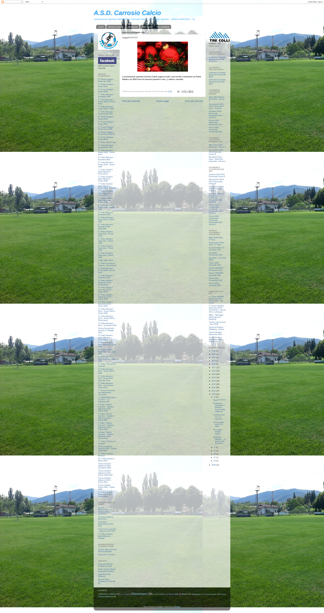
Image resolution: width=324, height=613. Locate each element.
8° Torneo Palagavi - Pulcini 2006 (106, 138)
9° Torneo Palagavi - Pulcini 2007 (106, 85)
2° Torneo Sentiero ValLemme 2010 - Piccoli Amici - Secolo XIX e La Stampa (217, 309)
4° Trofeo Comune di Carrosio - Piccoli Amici (107, 264)
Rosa (184, 594)
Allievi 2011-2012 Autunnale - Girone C (217, 146)
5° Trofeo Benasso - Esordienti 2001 (106, 213)
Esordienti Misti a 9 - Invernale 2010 (217, 249)
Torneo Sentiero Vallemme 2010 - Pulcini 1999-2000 (105, 473)
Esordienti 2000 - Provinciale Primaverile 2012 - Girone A (216, 114)
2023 (214, 357)
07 (215, 457)
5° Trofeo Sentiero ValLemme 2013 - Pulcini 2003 (105, 297)
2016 (214, 371)
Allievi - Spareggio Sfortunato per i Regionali (216, 317)
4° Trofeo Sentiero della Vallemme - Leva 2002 (107, 352)
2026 (214, 351)
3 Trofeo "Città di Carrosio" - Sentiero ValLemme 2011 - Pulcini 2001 (106, 417)
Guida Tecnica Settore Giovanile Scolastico (107, 570)
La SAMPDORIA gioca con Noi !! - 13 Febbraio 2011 (107, 400)
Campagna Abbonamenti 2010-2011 (106, 524)
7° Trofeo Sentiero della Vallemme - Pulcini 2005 (105, 179)
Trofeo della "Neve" (106, 260)
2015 (214, 374)
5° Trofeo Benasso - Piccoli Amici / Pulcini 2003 (106, 220)
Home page (162, 101)
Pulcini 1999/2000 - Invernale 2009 (216, 274)
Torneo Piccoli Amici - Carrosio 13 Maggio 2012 (106, 330)
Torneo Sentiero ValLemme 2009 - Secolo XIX (216, 339)
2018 (214, 364)
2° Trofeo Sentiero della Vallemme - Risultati (105, 536)
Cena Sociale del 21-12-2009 (218, 424)
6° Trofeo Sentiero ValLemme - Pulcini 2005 (105, 241)
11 (215, 447)
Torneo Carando (210, 594)
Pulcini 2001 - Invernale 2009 (215, 284)
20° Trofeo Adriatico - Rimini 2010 (106, 460)
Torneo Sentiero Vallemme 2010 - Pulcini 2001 (105, 480)
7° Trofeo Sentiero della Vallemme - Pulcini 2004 (105, 193)
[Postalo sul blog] (185, 91)
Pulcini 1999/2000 (159, 594)
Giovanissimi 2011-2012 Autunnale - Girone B (216, 152)
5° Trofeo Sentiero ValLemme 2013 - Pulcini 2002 (105, 304)
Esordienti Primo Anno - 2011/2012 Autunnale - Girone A (217, 159)
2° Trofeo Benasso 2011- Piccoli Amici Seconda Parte (105, 378)
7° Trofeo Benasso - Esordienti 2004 (106, 96)
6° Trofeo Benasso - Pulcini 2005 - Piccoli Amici (106, 152)
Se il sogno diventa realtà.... (217, 432)
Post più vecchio (194, 101)
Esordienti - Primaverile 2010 (215, 254)
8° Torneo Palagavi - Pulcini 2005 (106, 118)
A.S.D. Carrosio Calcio (127, 12)
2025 (214, 354)
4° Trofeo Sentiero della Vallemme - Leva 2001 (107, 359)
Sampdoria (195, 594)
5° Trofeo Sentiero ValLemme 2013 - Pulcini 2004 (105, 290)
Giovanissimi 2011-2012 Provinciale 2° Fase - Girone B (216, 106)
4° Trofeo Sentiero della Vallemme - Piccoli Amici (105, 337)
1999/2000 (102, 594)
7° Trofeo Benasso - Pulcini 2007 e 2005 (106, 108)
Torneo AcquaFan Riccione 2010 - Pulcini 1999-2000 (107, 449)
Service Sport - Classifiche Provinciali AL (106, 581)
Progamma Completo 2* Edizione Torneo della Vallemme (219, 407)
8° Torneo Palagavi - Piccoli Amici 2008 (106, 128)
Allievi (113, 594)
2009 (214, 394)
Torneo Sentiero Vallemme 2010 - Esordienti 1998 (105, 466)
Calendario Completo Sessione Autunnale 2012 (217, 82)
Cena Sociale (124, 594)
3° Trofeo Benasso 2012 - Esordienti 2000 (107, 324)
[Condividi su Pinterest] (192, 91)
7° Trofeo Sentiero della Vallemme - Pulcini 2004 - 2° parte (107, 186)
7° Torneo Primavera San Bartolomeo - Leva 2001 (106, 393)
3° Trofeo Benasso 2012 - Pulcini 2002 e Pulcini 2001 (106, 311)
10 (215, 451)
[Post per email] (178, 91)
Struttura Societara (116, 27)
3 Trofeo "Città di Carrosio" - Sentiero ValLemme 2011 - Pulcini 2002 (106, 426)
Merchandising (163, 27)
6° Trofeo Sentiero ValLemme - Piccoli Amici (105, 234)
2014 (214, 377)
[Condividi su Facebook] (190, 91)
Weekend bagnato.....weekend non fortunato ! (219, 440)
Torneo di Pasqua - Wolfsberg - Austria (216, 328)
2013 (214, 381)
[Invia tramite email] (182, 91)
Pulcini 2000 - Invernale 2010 (215, 264)
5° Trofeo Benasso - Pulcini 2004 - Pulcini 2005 (106, 207)
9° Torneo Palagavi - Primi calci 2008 (106, 80)
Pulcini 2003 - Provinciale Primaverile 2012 (215, 130)
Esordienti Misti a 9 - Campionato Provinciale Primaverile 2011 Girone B (217, 198)
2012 (214, 384)
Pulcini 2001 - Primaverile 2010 (215, 279)
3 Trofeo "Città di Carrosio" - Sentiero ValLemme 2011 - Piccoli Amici (106, 435)
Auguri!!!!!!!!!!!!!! (219, 400)
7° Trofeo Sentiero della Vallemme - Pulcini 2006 (105, 200)
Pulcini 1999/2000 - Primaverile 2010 (216, 269)
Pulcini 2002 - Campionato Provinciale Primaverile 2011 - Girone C (216, 220)
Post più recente (131, 101)
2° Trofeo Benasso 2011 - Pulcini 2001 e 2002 (106, 371)
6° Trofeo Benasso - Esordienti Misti (106, 158)
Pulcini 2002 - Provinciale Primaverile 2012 (215, 123)
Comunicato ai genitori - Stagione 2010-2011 (107, 530)
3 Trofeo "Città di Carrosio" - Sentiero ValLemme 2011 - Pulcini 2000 (106, 408)
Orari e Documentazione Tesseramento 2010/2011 (105, 511)
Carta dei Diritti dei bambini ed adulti (105, 565)
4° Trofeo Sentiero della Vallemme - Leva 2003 (107, 345)
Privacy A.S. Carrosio (106, 555)
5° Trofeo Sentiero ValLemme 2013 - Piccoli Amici (105, 283)
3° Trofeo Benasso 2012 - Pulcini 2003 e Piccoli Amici (106, 318)
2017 (214, 367)
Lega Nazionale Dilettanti (104, 575)
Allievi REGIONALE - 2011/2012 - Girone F (217, 99)
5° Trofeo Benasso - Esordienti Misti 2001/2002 (106, 227)
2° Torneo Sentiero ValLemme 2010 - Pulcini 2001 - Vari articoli (216, 300)
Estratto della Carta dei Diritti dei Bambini (107, 551)
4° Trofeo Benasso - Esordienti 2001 (106, 276)
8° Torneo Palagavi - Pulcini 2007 (106, 123)
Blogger (177, 607)
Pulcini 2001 (174, 594)
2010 (214, 391)
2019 (214, 361)
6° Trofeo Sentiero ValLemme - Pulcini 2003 (105, 255)
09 (215, 454)
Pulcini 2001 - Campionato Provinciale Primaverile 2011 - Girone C (216, 209)
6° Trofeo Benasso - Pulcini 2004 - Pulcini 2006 (106, 165)
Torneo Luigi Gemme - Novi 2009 (217, 323)
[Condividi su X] (187, 91)
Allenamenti (132, 27)
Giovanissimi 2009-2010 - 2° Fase (216, 244)
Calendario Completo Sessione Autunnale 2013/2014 (217, 59)
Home (101, 27)
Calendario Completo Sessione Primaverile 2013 (217, 75)
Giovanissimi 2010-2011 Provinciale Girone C (216, 189)
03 (215, 461)
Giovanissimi (139, 593)
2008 (214, 465)
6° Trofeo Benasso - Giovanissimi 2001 (106, 146)
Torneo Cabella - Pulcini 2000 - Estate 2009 (106, 487)
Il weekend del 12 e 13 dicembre (219, 417)
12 (215, 397)
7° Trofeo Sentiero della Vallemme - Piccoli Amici (105, 172)
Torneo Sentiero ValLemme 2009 (215, 333)
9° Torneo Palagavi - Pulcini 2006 (106, 90)
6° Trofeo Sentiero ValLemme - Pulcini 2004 (105, 248)
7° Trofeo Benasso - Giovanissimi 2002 (106, 113)
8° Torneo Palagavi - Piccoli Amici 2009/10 (106, 133)
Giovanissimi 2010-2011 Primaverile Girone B (216, 181)
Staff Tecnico (147, 27)
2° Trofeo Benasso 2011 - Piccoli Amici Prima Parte (105, 385)
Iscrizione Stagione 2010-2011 (105, 518)
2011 (214, 387)
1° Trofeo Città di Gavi (107, 142)
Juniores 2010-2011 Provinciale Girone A (217, 175)
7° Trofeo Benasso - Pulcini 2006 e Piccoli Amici (106, 102)
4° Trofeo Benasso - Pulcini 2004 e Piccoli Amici (106, 270)
